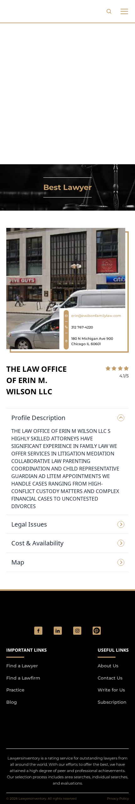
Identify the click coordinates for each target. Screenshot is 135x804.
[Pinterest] (97, 631)
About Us (108, 666)
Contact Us (110, 678)
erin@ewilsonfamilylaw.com (96, 315)
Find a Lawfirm (23, 678)
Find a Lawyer (22, 666)
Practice (15, 690)
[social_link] (38, 631)
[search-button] (109, 11)
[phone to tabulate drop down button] (124, 11)
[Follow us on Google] (40, 718)
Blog (11, 702)
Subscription (112, 702)
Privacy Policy (118, 798)
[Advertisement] (67, 93)
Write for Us (111, 690)
